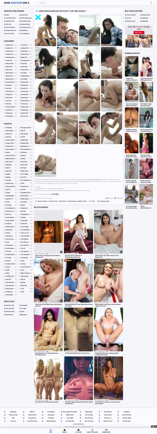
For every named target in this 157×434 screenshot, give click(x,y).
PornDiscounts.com (26, 27)
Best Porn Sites (10, 311)
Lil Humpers (11, 291)
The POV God (26, 242)
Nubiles (26, 158)
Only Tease (26, 161)
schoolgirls (26, 79)
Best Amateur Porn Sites (70, 412)
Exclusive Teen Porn (11, 211)
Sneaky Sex (26, 208)
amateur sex (63, 201)
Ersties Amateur (10, 27)
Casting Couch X (11, 183)
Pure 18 (26, 189)
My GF (22, 311)
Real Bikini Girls (26, 192)
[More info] (61, 252)
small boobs (26, 85)
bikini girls (11, 69)
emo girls (11, 100)
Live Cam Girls (10, 33)
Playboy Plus (26, 171)
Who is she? (26, 116)
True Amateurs (25, 33)
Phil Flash (26, 168)
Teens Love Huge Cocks (26, 233)
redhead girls (26, 76)
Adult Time (11, 134)
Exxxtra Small (11, 217)
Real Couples (26, 195)
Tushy (26, 260)
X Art (93, 201)
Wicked (26, 282)
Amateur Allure (11, 140)
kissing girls (11, 116)
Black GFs (11, 171)
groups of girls (11, 107)
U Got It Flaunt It (26, 267)
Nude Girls (16, 2)
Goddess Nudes (11, 264)
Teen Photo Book (11, 18)
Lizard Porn (127, 412)
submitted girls (26, 94)
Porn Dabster (51, 412)
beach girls (11, 66)
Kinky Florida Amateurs (11, 288)
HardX (11, 270)
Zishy (7, 15)
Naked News (26, 140)
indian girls (11, 113)
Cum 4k (11, 189)
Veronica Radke (104, 201)
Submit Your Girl (92, 432)
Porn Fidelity (26, 174)
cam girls (11, 88)
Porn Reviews (108, 412)
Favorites (11, 104)
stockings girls (26, 91)
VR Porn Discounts (26, 18)
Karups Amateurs (11, 285)
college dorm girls (11, 94)
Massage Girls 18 (26, 127)
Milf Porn (32, 412)
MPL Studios (26, 134)
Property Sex (26, 186)
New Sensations (26, 149)
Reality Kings (26, 199)
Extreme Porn (32, 418)
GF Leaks (11, 257)
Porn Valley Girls (26, 180)
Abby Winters (11, 130)
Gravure (11, 267)
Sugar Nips (145, 18)
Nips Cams (24, 314)
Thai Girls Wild (26, 236)
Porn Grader (70, 418)
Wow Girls (26, 285)
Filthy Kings (11, 236)
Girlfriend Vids (146, 15)
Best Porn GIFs (10, 305)
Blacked (11, 174)
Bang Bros (11, 165)
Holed (11, 273)
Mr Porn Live (107, 418)
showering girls (26, 82)
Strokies (26, 217)
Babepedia (145, 21)
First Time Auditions (11, 239)
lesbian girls (26, 48)
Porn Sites (51, 418)
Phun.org (8, 24)
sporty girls (26, 88)
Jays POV (11, 279)
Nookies (26, 155)
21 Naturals (11, 127)
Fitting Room (11, 245)
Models (64, 432)
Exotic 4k (11, 214)
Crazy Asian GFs (11, 186)
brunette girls (82, 201)
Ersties (11, 202)
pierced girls (26, 69)
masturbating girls (26, 51)
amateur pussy (53, 201)
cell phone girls (11, 91)
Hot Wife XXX (11, 276)
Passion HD (26, 165)
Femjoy (11, 233)
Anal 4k (11, 152)
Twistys (26, 264)
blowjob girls (72, 201)
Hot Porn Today (126, 418)
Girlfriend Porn (10, 21)
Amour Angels (11, 149)
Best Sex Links (131, 21)
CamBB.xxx (24, 30)
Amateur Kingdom (11, 143)
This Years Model (26, 245)
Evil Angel (11, 205)
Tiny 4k (26, 248)
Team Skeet (26, 220)
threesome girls (26, 104)
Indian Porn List (107, 421)
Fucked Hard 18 (11, 254)
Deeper (11, 192)
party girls (26, 63)
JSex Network (11, 282)
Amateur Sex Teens (11, 146)
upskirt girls (26, 113)
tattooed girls (26, 100)
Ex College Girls (11, 208)
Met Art (26, 130)
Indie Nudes (51, 415)
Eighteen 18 (11, 199)
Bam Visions (11, 161)
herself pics (11, 110)
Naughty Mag (26, 143)
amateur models (42, 201)
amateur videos (11, 54)
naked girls (26, 57)
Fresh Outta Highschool (11, 248)
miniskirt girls (26, 54)
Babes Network (11, 158)
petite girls (26, 66)
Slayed (26, 205)
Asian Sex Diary (11, 155)
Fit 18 (11, 242)
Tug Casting (26, 257)
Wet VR (26, 279)
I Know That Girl (131, 15)
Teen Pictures (89, 418)
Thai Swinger (26, 239)
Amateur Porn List (11, 30)
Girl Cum (11, 260)
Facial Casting (11, 220)
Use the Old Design (78, 424)
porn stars (26, 73)
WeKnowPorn (70, 415)
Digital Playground (11, 195)
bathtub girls (11, 63)
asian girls (11, 60)
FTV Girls (11, 251)
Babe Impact (88, 412)
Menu (153, 426)
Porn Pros (26, 177)
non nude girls (26, 60)
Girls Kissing (9, 314)
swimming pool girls (26, 97)
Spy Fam (26, 211)
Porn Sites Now (70, 421)
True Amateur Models (26, 251)
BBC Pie (11, 168)
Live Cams (78, 432)
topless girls (26, 107)
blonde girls (11, 76)
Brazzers (11, 177)
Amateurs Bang (25, 24)
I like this (110, 198)
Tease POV (26, 223)
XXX (13, 418)
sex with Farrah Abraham (94, 179)
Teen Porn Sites (88, 421)
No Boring (26, 152)
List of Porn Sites (32, 421)
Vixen (26, 270)
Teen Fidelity (26, 226)
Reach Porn (24, 15)
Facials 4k (11, 223)
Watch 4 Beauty (26, 273)
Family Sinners (11, 226)
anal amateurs (11, 57)
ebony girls (11, 97)
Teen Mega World (26, 230)
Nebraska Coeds (26, 146)
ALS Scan (11, 137)
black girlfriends (11, 73)
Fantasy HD (11, 230)
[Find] (151, 3)
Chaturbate (24, 305)
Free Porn (13, 421)
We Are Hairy (26, 276)
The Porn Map (89, 415)
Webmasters (106, 432)
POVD (26, 183)
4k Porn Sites (108, 415)
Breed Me (11, 180)
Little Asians (11, 295)
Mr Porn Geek (126, 421)
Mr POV (26, 137)
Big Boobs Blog (51, 421)
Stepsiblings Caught (26, 214)
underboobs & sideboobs (26, 110)
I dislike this (119, 198)
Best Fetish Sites (26, 21)
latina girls (26, 45)
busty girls (11, 85)
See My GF (26, 202)
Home (50, 432)
